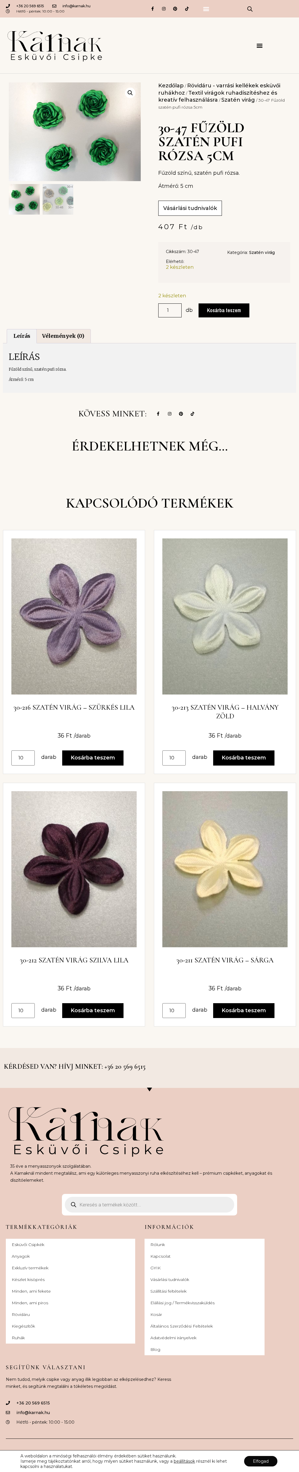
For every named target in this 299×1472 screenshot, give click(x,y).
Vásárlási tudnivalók (169, 1279)
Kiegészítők (23, 1326)
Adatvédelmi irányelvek (173, 1337)
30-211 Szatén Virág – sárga (225, 960)
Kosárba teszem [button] (93, 757)
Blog (155, 1349)
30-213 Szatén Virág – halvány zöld (225, 711)
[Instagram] (164, 8)
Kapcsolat (160, 1256)
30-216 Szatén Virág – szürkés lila (74, 707)
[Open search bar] (250, 8)
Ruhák (18, 1337)
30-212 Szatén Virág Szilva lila (74, 960)
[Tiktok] (186, 8)
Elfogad (261, 1461)
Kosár (156, 1314)
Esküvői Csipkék (28, 1244)
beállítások (184, 1461)
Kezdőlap (171, 85)
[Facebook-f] (152, 8)
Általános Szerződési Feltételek (181, 1326)
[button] (206, 9)
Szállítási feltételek (168, 1291)
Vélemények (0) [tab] (63, 336)
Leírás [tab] (21, 336)
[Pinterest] (175, 8)
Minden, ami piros (30, 1302)
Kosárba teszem (224, 310)
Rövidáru (21, 1314)
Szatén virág (238, 100)
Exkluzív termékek (30, 1267)
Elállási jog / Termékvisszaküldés (182, 1302)
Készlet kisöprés (28, 1279)
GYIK (155, 1267)
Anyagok (21, 1256)
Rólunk (157, 1244)
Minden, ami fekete (31, 1291)
